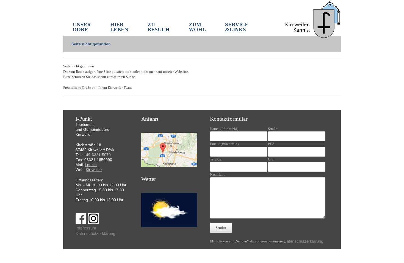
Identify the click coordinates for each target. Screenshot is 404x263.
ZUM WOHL (197, 27)
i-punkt (91, 164)
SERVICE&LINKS (236, 27)
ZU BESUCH (159, 27)
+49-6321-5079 (97, 155)
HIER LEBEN (119, 27)
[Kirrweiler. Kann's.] (313, 19)
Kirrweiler (94, 169)
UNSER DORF (82, 27)
